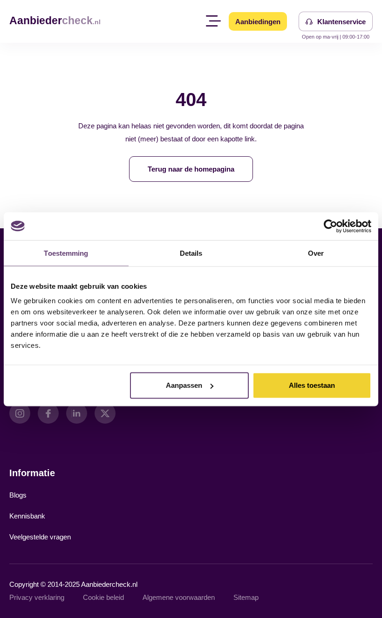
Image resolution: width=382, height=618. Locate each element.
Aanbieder (55, 20)
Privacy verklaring (36, 597)
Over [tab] (316, 253)
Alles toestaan (312, 385)
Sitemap (246, 597)
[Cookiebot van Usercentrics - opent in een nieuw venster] (330, 226)
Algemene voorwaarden (179, 597)
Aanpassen (184, 385)
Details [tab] (191, 253)
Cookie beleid (103, 597)
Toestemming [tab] (66, 253)
